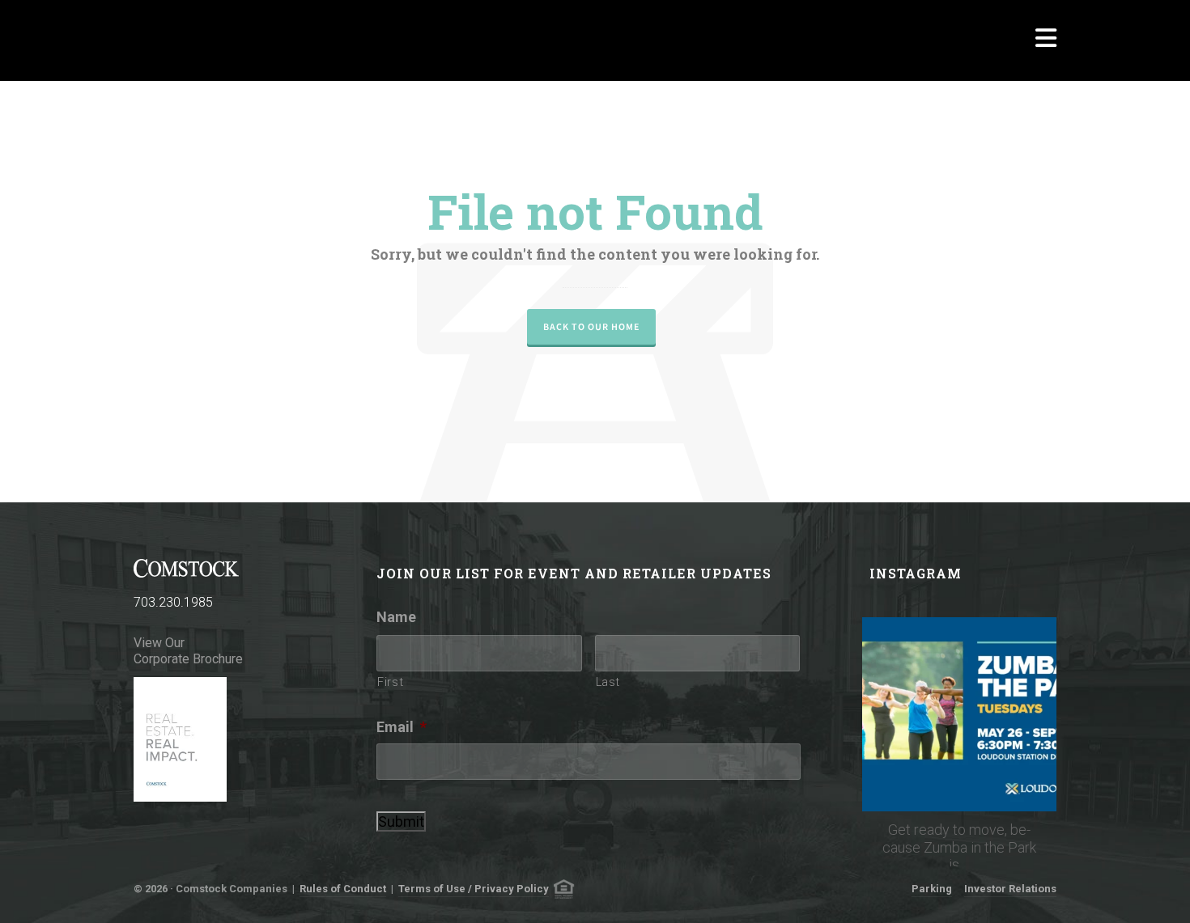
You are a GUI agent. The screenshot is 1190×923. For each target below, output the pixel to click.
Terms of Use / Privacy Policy (473, 889)
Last (608, 682)
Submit (401, 821)
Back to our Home (591, 326)
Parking (932, 889)
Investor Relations (1010, 889)
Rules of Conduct (343, 889)
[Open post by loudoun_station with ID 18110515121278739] (959, 714)
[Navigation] (1045, 40)
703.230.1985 (173, 602)
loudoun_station (959, 631)
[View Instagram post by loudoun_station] (1040, 791)
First (390, 682)
